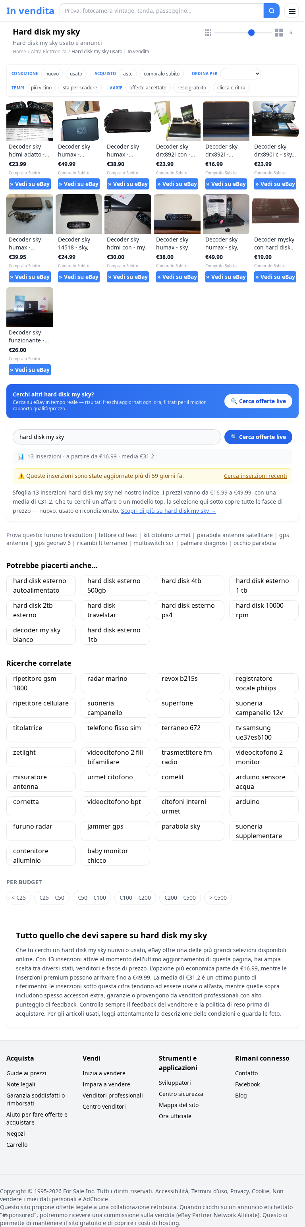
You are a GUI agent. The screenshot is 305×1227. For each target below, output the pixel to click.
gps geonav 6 (53, 543)
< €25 (19, 897)
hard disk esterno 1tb (114, 635)
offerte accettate (147, 87)
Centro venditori (104, 1106)
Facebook (247, 1084)
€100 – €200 (135, 897)
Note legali (20, 1084)
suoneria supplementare (259, 831)
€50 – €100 (92, 897)
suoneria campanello (104, 708)
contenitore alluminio (30, 855)
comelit (173, 777)
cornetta (26, 801)
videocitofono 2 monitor (259, 757)
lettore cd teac (118, 535)
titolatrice (27, 727)
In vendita (30, 10)
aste (128, 73)
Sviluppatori (175, 1082)
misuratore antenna (30, 782)
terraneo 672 (181, 727)
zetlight (24, 752)
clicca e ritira (231, 87)
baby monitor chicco (107, 855)
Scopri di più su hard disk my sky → (168, 510)
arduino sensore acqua (261, 782)
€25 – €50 (51, 897)
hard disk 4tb (181, 580)
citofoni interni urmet (184, 806)
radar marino (107, 678)
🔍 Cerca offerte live (258, 437)
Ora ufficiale (175, 1116)
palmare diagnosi (203, 543)
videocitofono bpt (114, 801)
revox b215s (180, 678)
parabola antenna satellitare (235, 535)
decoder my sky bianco (36, 635)
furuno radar (32, 826)
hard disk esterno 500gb (114, 585)
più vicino (41, 87)
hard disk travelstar (101, 610)
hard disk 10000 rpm (260, 610)
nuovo (52, 73)
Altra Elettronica (49, 51)
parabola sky (181, 826)
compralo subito (162, 73)
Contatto (246, 1073)
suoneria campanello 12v (259, 708)
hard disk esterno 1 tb (262, 585)
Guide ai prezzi (26, 1073)
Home (19, 51)
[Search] (272, 10)
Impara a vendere (106, 1084)
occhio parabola (255, 543)
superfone (177, 703)
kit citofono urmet (167, 535)
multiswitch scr (153, 543)
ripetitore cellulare (41, 703)
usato (76, 73)
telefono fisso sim (114, 727)
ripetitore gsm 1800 (34, 683)
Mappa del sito (179, 1105)
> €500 (218, 897)
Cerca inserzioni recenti (255, 475)
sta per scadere (80, 87)
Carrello (16, 1144)
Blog (241, 1095)
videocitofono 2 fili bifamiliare (115, 757)
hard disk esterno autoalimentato (39, 585)
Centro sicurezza (181, 1094)
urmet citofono (110, 777)
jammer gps (105, 826)
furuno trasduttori (68, 535)
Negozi (15, 1133)
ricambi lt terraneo (102, 543)
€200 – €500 (180, 897)
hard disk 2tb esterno (33, 610)
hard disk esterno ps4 (188, 610)
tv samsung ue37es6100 (254, 732)
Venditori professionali (113, 1095)
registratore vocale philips (256, 683)
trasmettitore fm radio (187, 757)
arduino (248, 801)
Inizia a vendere (104, 1073)
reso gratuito (192, 87)
